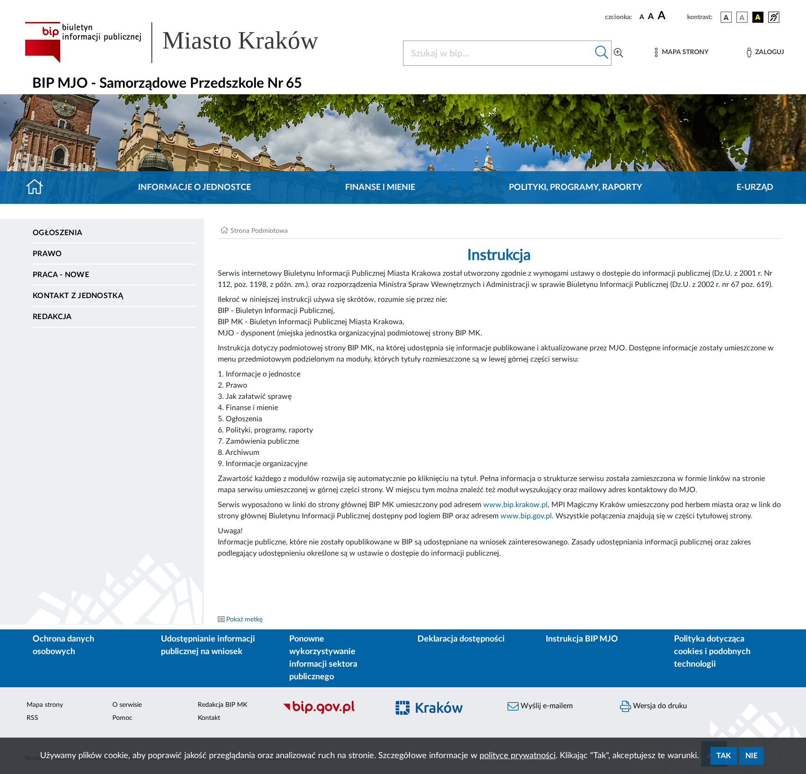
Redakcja (52, 317)
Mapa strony (45, 705)
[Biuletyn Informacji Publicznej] (331, 713)
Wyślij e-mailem (546, 706)
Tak (723, 756)
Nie (751, 756)
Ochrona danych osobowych (63, 645)
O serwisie (127, 705)
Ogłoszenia (57, 233)
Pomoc (122, 718)
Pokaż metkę (244, 619)
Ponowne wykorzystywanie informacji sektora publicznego (323, 658)
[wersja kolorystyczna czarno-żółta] (758, 17)
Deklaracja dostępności (461, 639)
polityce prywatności (517, 756)
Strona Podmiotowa (259, 231)
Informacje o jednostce (194, 187)
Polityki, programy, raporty (575, 187)
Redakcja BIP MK (222, 705)
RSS (32, 718)
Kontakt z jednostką (78, 296)
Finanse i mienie (380, 187)
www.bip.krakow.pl (515, 505)
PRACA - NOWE (61, 275)
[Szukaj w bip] (601, 53)
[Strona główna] (38, 187)
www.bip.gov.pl (526, 516)
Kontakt (209, 718)
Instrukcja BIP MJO (582, 639)
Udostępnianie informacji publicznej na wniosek (208, 645)
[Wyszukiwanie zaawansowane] (618, 53)
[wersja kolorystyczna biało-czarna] (742, 17)
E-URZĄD (755, 187)
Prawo (47, 254)
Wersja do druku (659, 706)
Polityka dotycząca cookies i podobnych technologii (712, 652)
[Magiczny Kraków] (443, 713)
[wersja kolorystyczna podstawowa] (726, 17)
